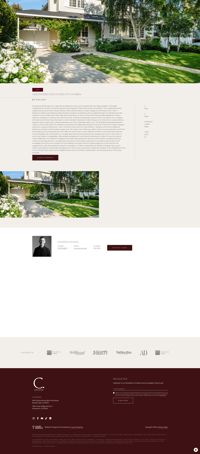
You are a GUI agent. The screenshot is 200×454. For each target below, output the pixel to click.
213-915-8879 (62, 248)
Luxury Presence (77, 427)
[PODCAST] (50, 418)
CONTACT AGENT (119, 247)
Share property (45, 157)
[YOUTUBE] (42, 418)
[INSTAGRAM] (33, 418)
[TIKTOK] (46, 418)
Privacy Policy (162, 395)
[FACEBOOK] (37, 418)
